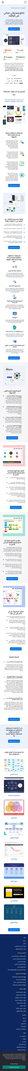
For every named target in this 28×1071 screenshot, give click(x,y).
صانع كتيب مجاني (22, 961)
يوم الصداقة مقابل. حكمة (19, 982)
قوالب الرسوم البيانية (21, 992)
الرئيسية (23, 7)
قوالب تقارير (23, 1006)
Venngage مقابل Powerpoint (19, 977)
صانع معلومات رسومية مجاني (19, 956)
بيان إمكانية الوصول (21, 1047)
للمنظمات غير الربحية (21, 1029)
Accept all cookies (14, 1067)
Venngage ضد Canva (21, 979)
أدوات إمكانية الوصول (21, 949)
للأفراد (24, 1021)
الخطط (24, 1018)
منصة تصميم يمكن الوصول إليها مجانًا (17, 970)
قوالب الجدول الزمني (21, 995)
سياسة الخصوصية (21, 1050)
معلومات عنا (23, 1036)
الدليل (24, 943)
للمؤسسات (23, 1026)
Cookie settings (14, 1064)
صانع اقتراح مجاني (21, 967)
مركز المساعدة (22, 1044)
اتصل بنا (24, 1042)
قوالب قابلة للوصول (21, 1011)
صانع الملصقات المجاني (20, 964)
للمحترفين (23, 1024)
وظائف (24, 1039)
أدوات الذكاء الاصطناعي (20, 946)
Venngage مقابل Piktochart (19, 985)
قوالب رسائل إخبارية (21, 1003)
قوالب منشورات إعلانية (20, 1000)
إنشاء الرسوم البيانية (14, 29)
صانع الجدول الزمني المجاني (19, 959)
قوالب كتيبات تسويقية (20, 997)
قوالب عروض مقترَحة (21, 1008)
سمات (24, 941)
